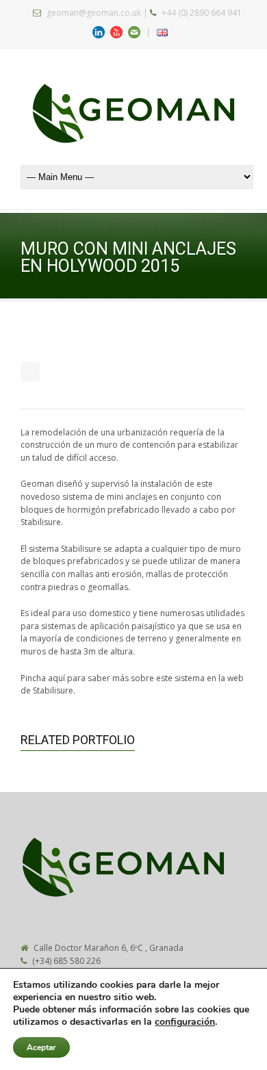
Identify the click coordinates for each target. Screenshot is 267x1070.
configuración (185, 1022)
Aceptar (41, 1047)
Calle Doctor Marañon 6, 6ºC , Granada (108, 948)
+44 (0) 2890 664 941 (202, 12)
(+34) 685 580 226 (66, 961)
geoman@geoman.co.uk (94, 12)
